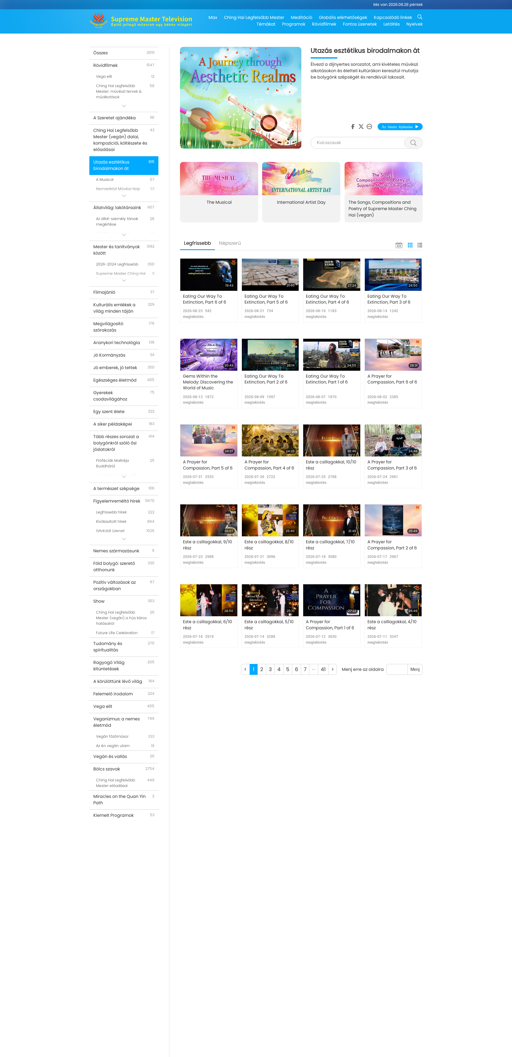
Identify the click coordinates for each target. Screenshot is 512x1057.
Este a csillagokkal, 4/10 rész (392, 625)
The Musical (219, 202)
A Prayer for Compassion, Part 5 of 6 (208, 465)
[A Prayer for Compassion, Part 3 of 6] (393, 440)
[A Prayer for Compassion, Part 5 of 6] (208, 440)
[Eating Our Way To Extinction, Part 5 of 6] (270, 275)
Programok (293, 24)
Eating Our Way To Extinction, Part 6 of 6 (204, 299)
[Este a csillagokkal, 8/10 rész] (270, 520)
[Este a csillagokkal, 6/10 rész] (208, 600)
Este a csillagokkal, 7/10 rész (330, 545)
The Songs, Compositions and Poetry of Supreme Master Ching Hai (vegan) (383, 208)
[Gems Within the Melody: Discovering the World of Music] (208, 355)
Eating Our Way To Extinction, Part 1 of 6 (327, 379)
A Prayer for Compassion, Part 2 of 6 (392, 545)
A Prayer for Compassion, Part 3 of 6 (392, 465)
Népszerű (230, 243)
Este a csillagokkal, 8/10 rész (269, 545)
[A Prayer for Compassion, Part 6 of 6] (393, 355)
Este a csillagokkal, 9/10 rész (207, 545)
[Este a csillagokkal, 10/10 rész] (331, 440)
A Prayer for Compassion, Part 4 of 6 (269, 465)
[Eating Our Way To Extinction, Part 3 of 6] (393, 275)
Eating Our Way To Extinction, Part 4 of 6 (327, 299)
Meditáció (301, 17)
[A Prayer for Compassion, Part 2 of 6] (393, 520)
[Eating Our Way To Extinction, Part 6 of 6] (208, 275)
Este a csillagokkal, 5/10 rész (269, 625)
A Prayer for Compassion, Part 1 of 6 (330, 625)
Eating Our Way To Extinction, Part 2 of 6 (266, 379)
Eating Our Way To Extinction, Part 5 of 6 (266, 299)
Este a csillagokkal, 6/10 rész (207, 625)
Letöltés (391, 24)
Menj (415, 669)
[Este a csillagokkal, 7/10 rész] (331, 520)
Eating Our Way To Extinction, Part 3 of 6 (388, 299)
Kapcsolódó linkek (393, 17)
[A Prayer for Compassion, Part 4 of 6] (270, 440)
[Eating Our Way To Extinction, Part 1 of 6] (331, 355)
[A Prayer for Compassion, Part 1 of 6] (331, 600)
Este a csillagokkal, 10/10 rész (331, 465)
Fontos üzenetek (360, 24)
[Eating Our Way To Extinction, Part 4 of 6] (331, 275)
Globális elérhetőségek (343, 17)
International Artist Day (301, 202)
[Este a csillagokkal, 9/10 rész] (208, 520)
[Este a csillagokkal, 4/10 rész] (393, 600)
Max (213, 17)
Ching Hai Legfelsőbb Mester (254, 17)
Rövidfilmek (324, 24)
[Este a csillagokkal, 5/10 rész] (270, 600)
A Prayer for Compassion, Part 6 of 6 (392, 379)
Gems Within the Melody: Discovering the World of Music (208, 382)
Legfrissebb (197, 243)
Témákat (266, 24)
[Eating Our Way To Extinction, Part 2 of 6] (270, 355)
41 (323, 669)
